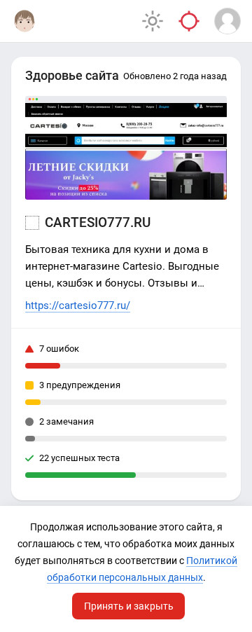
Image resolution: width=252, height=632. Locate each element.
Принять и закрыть (129, 606)
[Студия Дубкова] (24, 21)
